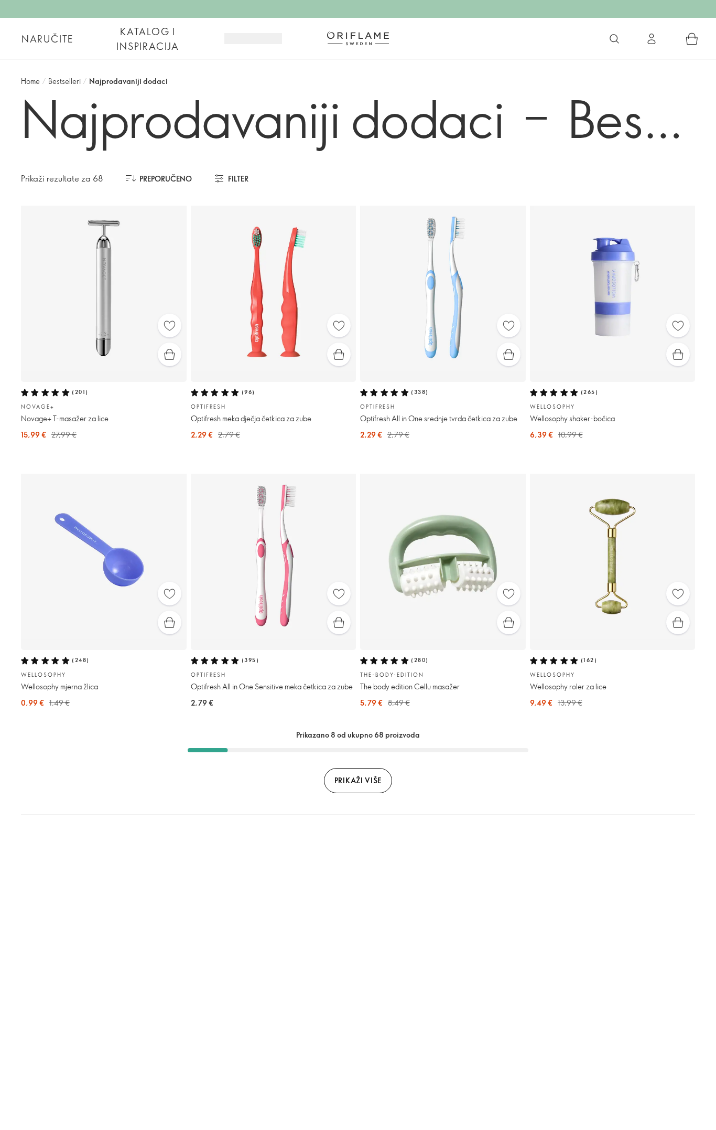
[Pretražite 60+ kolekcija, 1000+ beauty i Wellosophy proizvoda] (614, 39)
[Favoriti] (169, 325)
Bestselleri (64, 81)
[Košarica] (692, 39)
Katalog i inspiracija (147, 38)
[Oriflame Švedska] (358, 38)
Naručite (47, 39)
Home (30, 81)
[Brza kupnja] (169, 354)
